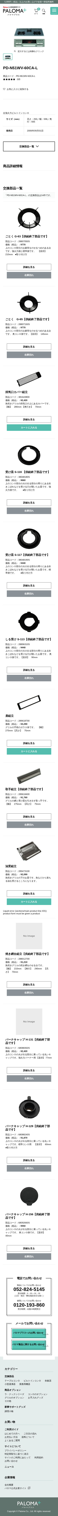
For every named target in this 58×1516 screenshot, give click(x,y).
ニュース (9, 1466)
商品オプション (13, 1390)
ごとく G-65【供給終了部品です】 (28, 319)
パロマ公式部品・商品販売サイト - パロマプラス (14, 11)
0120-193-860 (29, 1305)
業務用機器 (24, 1384)
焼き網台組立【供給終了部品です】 (27, 953)
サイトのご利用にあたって (18, 1457)
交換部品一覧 (26, 146)
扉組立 (9, 715)
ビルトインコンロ (32, 1380)
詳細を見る (29, 267)
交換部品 (9, 1376)
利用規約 (38, 1457)
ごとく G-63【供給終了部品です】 (27, 236)
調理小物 (9, 1411)
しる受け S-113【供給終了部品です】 (28, 639)
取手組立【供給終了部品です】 (24, 789)
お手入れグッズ (35, 1397)
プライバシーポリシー (15, 1450)
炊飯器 (48, 1380)
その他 (8, 1401)
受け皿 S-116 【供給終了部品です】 (27, 472)
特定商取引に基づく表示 (16, 1454)
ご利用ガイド (12, 1429)
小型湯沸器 (10, 1384)
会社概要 (9, 1485)
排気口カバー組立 (16, 392)
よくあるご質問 (12, 1440)
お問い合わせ (11, 1461)
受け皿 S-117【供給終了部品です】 (27, 554)
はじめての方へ (12, 1433)
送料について (27, 1437)
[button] (15, 89)
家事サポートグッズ (15, 1406)
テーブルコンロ (12, 1380)
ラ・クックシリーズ (14, 1394)
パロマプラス (29, 1505)
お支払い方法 (11, 1437)
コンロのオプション (37, 1394)
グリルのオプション (14, 1397)
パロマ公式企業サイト (15, 1488)
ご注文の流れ (30, 1433)
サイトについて (13, 1446)
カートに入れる (29, 427)
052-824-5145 (29, 1289)
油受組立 (11, 866)
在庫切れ (29, 275)
